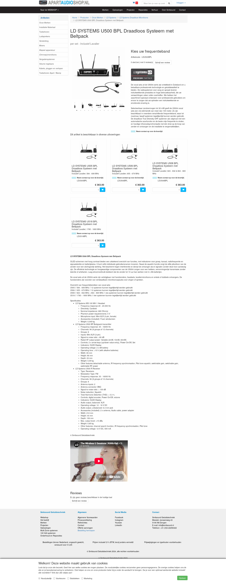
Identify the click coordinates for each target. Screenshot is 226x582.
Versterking (44, 41)
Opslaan (182, 578)
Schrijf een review (162, 62)
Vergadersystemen (47, 59)
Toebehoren (44, 31)
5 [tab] (92, 110)
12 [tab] (120, 110)
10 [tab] (112, 110)
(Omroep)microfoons (47, 54)
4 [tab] (88, 110)
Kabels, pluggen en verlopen (51, 68)
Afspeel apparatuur (47, 50)
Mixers (42, 45)
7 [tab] (100, 110)
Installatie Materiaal (47, 27)
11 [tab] (116, 110)
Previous (71, 105)
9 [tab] (108, 110)
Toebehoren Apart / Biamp (50, 73)
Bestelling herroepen (86, 530)
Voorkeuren (61, 578)
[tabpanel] (98, 105)
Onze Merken (44, 22)
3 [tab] (84, 110)
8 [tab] (104, 110)
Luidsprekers (44, 36)
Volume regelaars (46, 63)
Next (125, 105)
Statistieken (75, 578)
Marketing (88, 578)
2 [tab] (80, 110)
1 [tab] (76, 110)
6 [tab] (96, 110)
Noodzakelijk (46, 578)
